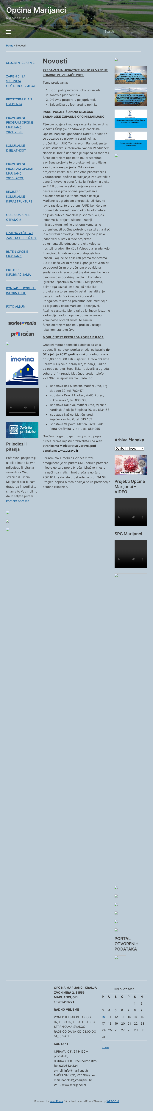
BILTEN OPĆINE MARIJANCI (17, 254)
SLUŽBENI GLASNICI (20, 63)
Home (9, 45)
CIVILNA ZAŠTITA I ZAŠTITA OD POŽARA (21, 235)
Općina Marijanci (36, 10)
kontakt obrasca (17, 501)
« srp (105, 1047)
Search (142, 31)
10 (103, 1017)
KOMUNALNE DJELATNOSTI (16, 148)
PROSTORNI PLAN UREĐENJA (19, 101)
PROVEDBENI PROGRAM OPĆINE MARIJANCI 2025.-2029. (19, 171)
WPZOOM (113, 1101)
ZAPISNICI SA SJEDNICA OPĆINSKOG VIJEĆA (20, 81)
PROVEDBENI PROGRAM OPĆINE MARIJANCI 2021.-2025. (19, 125)
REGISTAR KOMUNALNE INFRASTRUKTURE (19, 196)
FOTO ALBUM (16, 306)
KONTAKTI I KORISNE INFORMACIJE (21, 290)
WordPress (56, 1101)
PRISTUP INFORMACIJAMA (18, 272)
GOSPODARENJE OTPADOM (18, 217)
